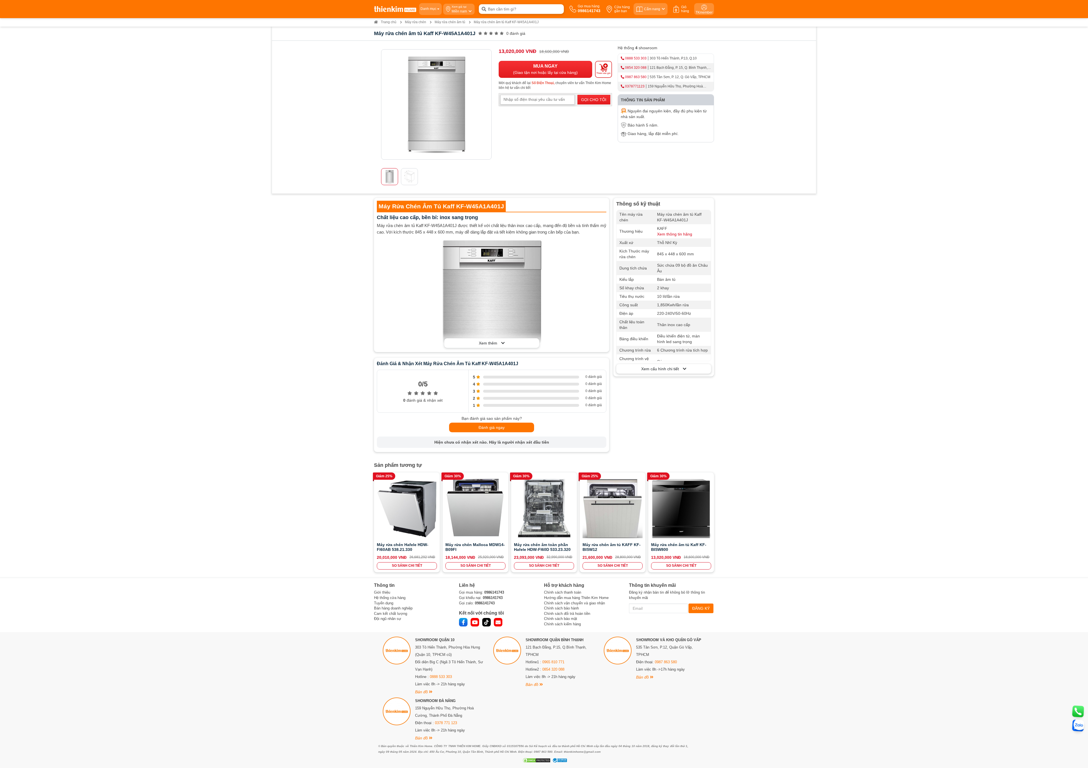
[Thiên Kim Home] (395, 9)
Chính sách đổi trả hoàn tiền (567, 613)
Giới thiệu (382, 592)
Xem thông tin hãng (674, 234)
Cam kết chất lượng (390, 613)
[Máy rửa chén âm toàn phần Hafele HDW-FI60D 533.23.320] (544, 508)
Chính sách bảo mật (560, 619)
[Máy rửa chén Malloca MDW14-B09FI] (475, 508)
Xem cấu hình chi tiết (662, 369)
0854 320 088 (636, 68)
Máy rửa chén (415, 22)
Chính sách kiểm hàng (562, 624)
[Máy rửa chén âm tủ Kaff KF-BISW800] (681, 508)
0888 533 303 (636, 58)
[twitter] (486, 622)
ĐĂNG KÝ (701, 608)
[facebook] (463, 622)
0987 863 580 (636, 77)
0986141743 (494, 592)
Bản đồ (422, 692)
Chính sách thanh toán (562, 592)
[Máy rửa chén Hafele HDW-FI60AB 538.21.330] (407, 508)
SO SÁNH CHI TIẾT (407, 566)
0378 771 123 (446, 723)
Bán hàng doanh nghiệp (393, 608)
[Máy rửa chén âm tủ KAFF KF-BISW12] (613, 508)
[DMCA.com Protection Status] (536, 760)
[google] (498, 622)
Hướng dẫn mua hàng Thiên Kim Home (576, 598)
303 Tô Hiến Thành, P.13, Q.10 (673, 58)
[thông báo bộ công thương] (559, 760)
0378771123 (635, 86)
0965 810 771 (553, 662)
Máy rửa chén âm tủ (450, 22)
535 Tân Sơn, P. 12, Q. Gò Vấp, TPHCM (680, 77)
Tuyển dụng (383, 603)
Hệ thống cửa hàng (389, 598)
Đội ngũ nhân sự (387, 619)
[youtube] (475, 622)
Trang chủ (388, 22)
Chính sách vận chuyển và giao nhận (574, 603)
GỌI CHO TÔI (593, 99)
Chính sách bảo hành (561, 608)
